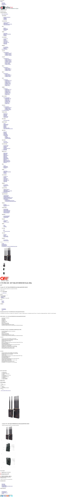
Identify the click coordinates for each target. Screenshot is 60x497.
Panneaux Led (5, 114)
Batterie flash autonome (7, 161)
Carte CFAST (5, 41)
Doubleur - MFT (7, 103)
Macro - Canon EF (7, 62)
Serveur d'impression (6, 216)
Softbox (5, 123)
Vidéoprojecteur (6, 220)
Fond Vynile (5, 149)
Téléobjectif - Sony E (8, 83)
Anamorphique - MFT (8, 98)
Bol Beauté (5, 126)
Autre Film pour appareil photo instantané (10, 201)
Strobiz (6, 136)
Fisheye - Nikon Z (7, 68)
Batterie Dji (5, 159)
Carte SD (5, 39)
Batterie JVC (5, 156)
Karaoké (5, 235)
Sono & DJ (5, 234)
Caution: (1, 290)
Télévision (5, 221)
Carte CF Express (6, 178)
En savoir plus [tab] (4, 308)
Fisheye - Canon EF (7, 59)
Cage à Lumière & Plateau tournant (8, 128)
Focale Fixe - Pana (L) (8, 109)
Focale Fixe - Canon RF (8, 55)
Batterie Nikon (5, 153)
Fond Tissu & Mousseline (7, 148)
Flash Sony (5, 132)
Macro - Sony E (7, 84)
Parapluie (5, 125)
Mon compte (3, 484)
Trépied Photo (5, 33)
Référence (1, 380)
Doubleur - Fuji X (7, 94)
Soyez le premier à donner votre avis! (5, 390)
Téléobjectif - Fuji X (7, 92)
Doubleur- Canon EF (8, 64)
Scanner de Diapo (6, 209)
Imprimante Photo (6, 217)
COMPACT (5, 18)
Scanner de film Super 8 (7, 211)
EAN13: (1, 291)
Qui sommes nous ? (4, 491)
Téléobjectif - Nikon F (8, 76)
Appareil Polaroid (6, 196)
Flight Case (5, 48)
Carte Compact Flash (6, 42)
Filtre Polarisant (6, 28)
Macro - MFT (7, 102)
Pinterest (3, 302)
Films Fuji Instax (7, 199)
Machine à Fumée (6, 236)
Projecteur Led (5, 113)
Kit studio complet (6, 145)
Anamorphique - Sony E (8, 80)
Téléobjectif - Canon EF (8, 61)
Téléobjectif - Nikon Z (8, 70)
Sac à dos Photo (6, 184)
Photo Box (5, 204)
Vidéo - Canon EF (7, 63)
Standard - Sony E (7, 82)
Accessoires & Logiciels (7, 231)
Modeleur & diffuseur (8, 138)
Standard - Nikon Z (7, 69)
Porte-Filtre (5, 30)
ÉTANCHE (5, 19)
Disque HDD (5, 181)
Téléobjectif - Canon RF (8, 54)
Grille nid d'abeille (6, 124)
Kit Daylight (5, 115)
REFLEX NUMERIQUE (7, 17)
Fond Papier (5, 147)
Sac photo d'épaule (6, 47)
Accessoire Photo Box (6, 205)
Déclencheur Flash (7, 137)
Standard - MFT (7, 100)
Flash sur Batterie (6, 142)
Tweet (3, 301)
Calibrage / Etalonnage (6, 22)
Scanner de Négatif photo (7, 210)
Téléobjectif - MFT (7, 101)
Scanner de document (6, 212)
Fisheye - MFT (7, 99)
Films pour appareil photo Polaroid (9, 200)
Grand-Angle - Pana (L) (8, 107)
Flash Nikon (5, 133)
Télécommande (6, 23)
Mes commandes (4, 485)
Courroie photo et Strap (7, 24)
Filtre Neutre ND (6, 29)
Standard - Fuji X (7, 91)
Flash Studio (5, 141)
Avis (2, 310)
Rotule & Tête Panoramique (7, 171)
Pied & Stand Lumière (6, 120)
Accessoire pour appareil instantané (8, 197)
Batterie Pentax (6, 157)
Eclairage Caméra (6, 116)
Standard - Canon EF (8, 60)
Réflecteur (5, 127)
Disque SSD (5, 180)
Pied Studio (5, 35)
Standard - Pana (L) (7, 108)
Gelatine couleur (6, 117)
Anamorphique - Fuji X (8, 89)
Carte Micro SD (6, 38)
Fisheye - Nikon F (7, 74)
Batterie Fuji (5, 154)
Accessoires (5, 226)
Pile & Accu (5, 162)
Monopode (5, 34)
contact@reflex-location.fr (4, 474)
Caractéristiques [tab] (4, 309)
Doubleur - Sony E (7, 85)
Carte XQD (5, 40)
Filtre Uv (5, 165)
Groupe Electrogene (6, 240)
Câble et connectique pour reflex (8, 190)
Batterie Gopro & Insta (6, 160)
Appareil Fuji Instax (6, 195)
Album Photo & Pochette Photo (8, 198)
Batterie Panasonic (6, 155)
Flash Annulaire (6, 134)
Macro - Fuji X (7, 93)
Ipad (4, 225)
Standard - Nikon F (7, 75)
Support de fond (6, 146)
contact (3, 493)
